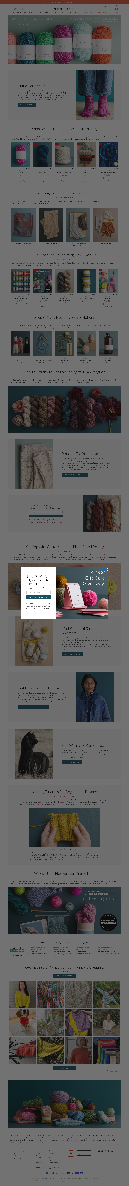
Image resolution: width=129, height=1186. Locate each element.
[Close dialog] (106, 569)
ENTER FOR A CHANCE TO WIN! (38, 597)
